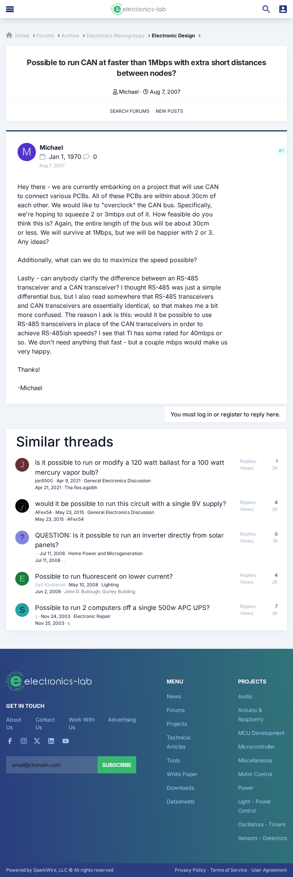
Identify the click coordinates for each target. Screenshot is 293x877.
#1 (281, 151)
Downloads (180, 787)
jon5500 (44, 480)
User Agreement (269, 870)
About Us (13, 723)
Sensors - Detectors (262, 838)
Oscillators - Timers (261, 824)
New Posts (169, 111)
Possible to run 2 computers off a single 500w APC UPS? (122, 607)
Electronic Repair (92, 616)
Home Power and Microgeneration (105, 553)
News (174, 696)
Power (246, 787)
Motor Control (255, 774)
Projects (177, 723)
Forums (176, 710)
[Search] (266, 9)
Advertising (122, 719)
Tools (173, 760)
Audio (245, 696)
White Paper (182, 774)
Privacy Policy (190, 870)
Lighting (110, 584)
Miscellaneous (255, 760)
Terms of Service (228, 870)
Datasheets (181, 801)
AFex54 (43, 512)
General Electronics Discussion (117, 480)
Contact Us (45, 723)
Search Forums (130, 111)
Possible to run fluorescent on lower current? (104, 576)
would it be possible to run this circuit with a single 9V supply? (130, 503)
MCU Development (261, 733)
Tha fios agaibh (80, 487)
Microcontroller (256, 746)
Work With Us (81, 723)
